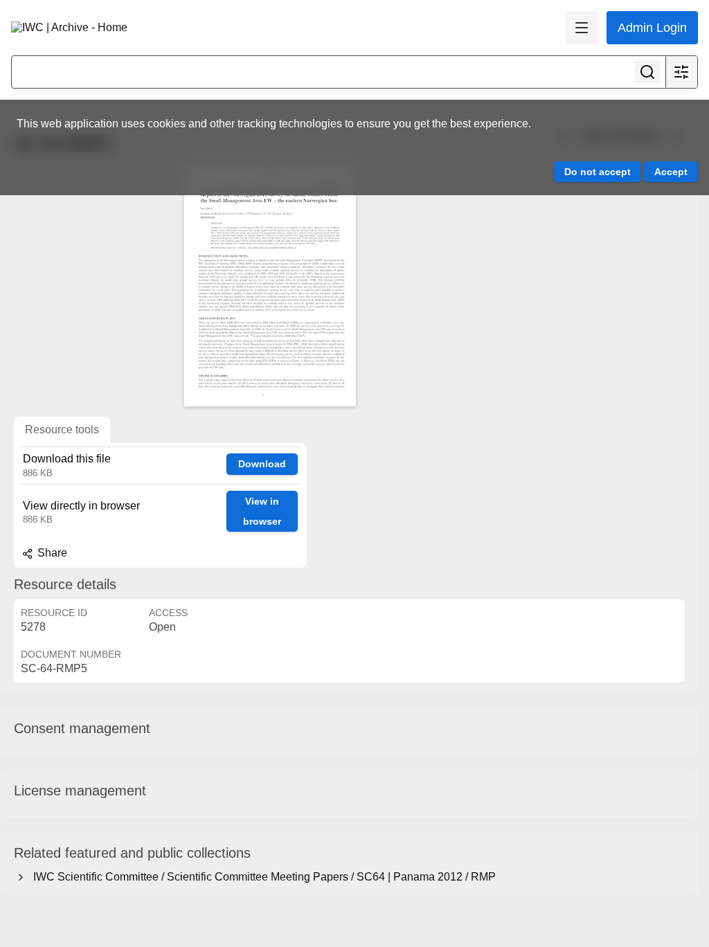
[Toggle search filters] (681, 72)
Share (51, 553)
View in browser (262, 511)
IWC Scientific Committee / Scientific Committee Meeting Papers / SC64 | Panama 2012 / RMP (262, 877)
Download (262, 463)
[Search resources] (647, 72)
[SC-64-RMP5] (270, 285)
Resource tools (62, 429)
